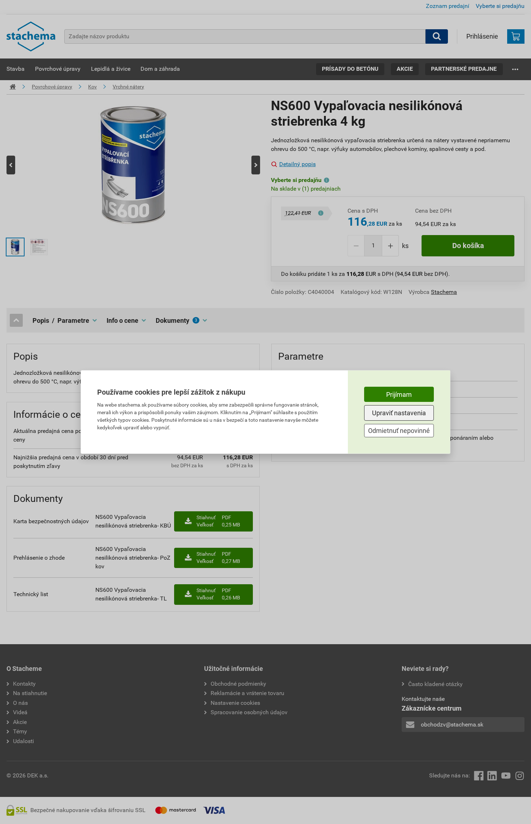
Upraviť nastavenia (399, 413)
